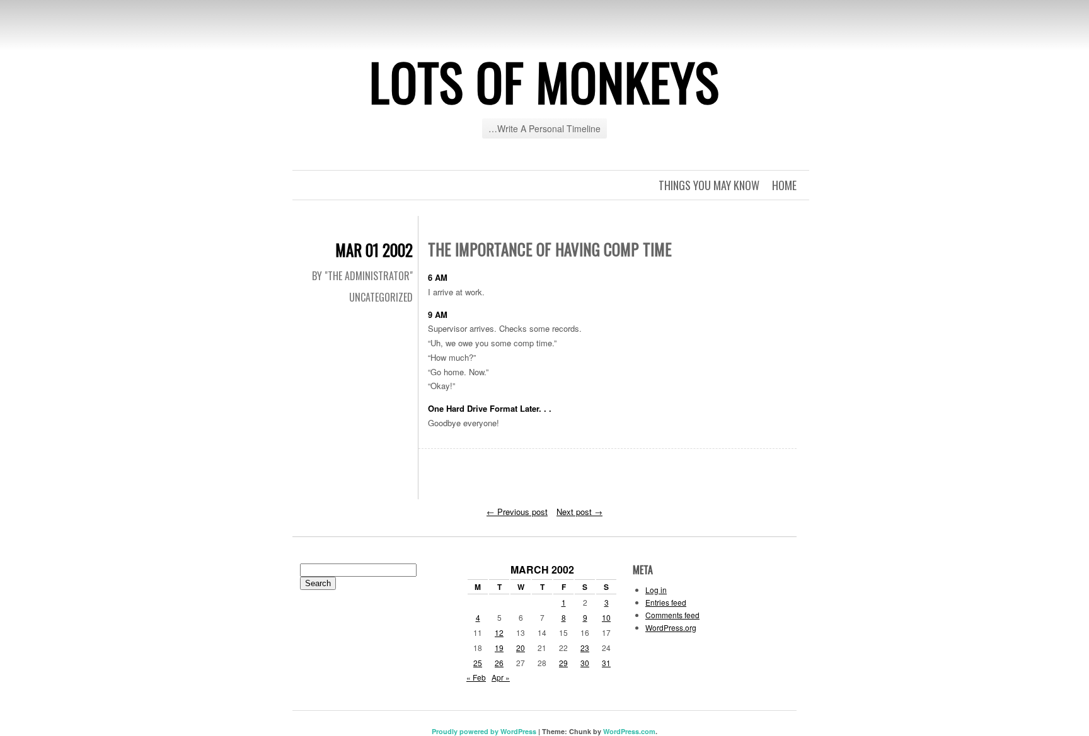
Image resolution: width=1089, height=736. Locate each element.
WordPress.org (670, 627)
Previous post (517, 512)
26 (499, 662)
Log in (656, 589)
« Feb (476, 677)
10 (606, 617)
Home (784, 185)
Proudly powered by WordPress (484, 731)
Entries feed (665, 602)
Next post (579, 512)
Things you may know (709, 185)
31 (606, 662)
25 (477, 662)
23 (584, 647)
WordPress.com (629, 731)
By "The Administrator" (362, 275)
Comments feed (672, 614)
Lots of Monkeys (544, 81)
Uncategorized (381, 297)
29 (563, 662)
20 (520, 647)
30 (584, 662)
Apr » (501, 677)
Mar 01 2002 (374, 249)
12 (499, 632)
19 (499, 647)
